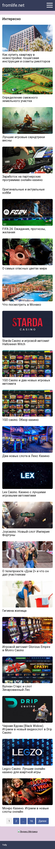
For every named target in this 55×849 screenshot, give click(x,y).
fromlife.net (13, 5)
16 (31, 821)
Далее (42, 821)
